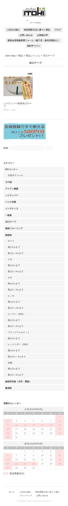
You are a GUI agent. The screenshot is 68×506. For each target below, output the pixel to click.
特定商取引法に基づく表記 (37, 30)
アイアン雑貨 (11, 188)
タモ (10, 277)
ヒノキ (11, 296)
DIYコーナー (11, 169)
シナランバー (11, 195)
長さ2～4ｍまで (15, 253)
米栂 (10, 363)
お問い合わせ (26, 35)
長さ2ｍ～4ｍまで (17, 356)
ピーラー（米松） (16, 314)
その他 (8, 182)
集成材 (8, 388)
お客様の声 (42, 35)
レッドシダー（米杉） (19, 344)
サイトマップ (26, 495)
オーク (11, 241)
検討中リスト (33, 46)
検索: (6, 148)
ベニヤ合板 (10, 202)
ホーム (12, 492)
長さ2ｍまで (14, 247)
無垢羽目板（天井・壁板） (18, 381)
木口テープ (10, 221)
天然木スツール (15, 175)
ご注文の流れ (13, 30)
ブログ (57, 30)
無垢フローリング (14, 228)
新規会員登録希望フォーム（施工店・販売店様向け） (34, 40)
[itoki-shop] (34, 15)
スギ (10, 259)
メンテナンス (11, 208)
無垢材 (8, 235)
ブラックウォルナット (19, 332)
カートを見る (34, 22)
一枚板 (8, 215)
